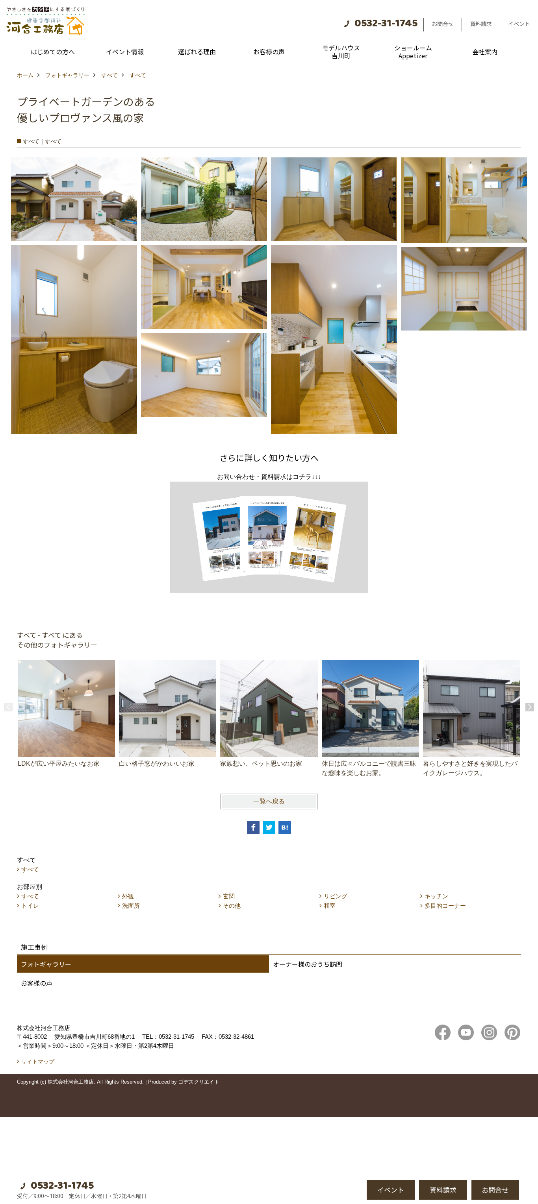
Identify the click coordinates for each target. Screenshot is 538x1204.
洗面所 (131, 905)
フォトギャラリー (46, 964)
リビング (335, 896)
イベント (519, 24)
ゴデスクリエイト (198, 1082)
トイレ (30, 905)
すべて (30, 869)
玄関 (229, 896)
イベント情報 (125, 51)
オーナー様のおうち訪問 (307, 964)
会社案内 (484, 51)
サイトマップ (37, 1061)
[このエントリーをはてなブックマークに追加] (284, 827)
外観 (128, 896)
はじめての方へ (53, 51)
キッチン (436, 896)
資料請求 (481, 24)
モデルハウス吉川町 (341, 51)
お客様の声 (269, 51)
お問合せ (443, 24)
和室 (330, 905)
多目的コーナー (445, 905)
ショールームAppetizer (413, 51)
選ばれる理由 (197, 51)
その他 (232, 905)
